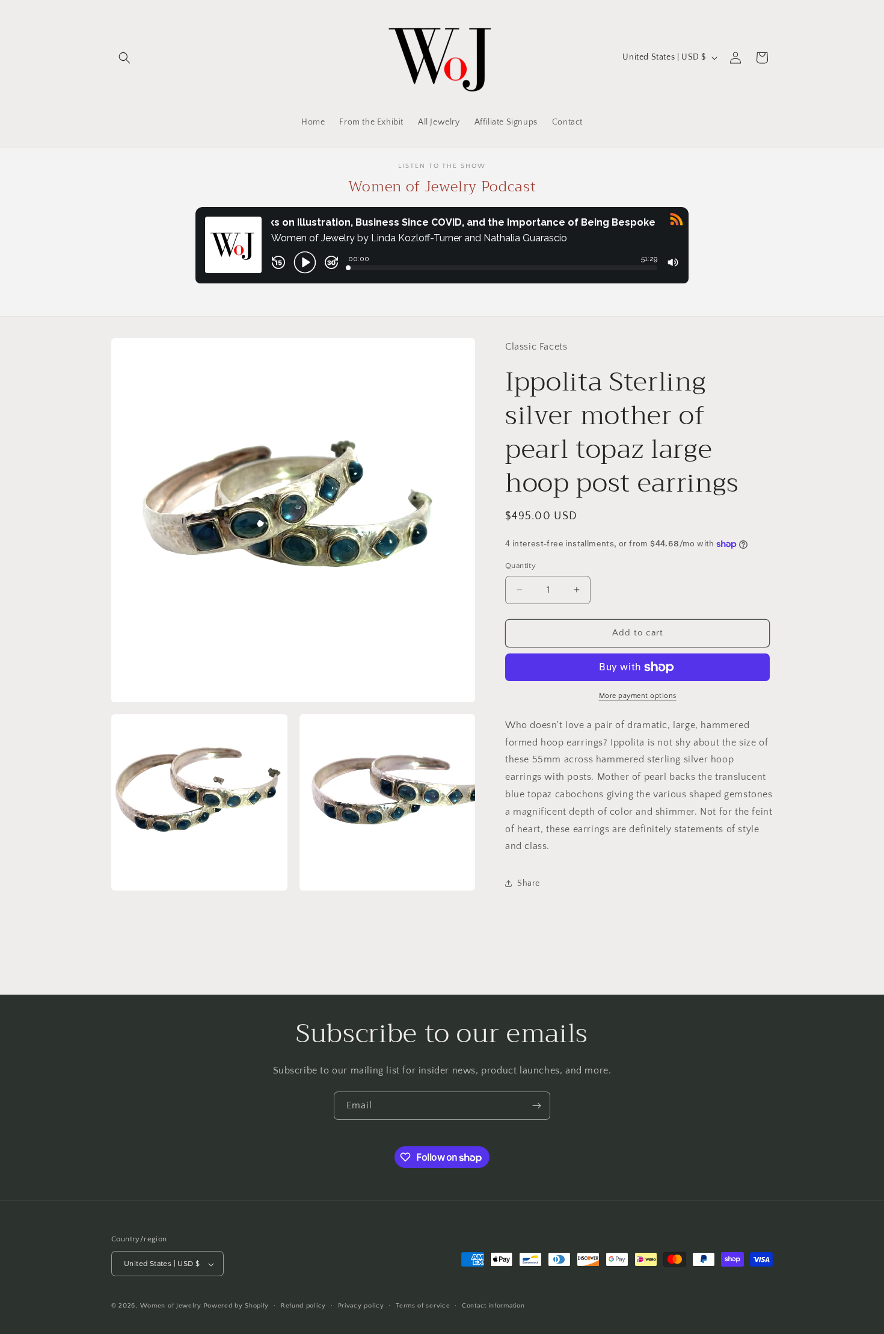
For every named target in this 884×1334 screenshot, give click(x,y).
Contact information (493, 1305)
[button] (124, 58)
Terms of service (423, 1305)
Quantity (520, 565)
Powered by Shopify (236, 1306)
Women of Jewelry (170, 1306)
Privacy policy (361, 1305)
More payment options (638, 696)
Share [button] (528, 883)
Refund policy (303, 1305)
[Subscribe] (536, 1106)
